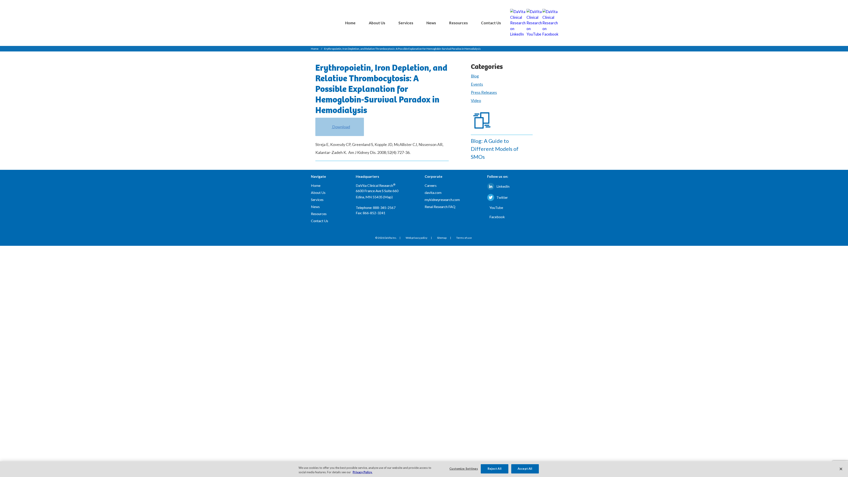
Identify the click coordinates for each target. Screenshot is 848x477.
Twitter (502, 197)
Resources (458, 23)
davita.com (433, 192)
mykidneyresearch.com (442, 199)
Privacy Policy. (362, 472)
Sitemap (442, 237)
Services (405, 23)
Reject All (495, 468)
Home (350, 23)
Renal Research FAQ (440, 206)
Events (477, 84)
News (431, 23)
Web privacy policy (416, 237)
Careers (431, 185)
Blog (475, 76)
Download (340, 126)
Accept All (525, 468)
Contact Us (491, 23)
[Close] (841, 469)
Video (476, 100)
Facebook (497, 217)
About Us (377, 23)
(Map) (388, 197)
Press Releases (484, 92)
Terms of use (464, 237)
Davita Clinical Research (315, 19)
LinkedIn (502, 186)
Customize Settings (463, 468)
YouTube (496, 207)
